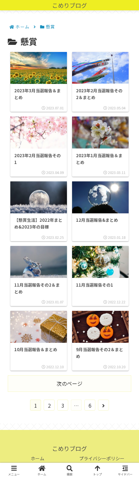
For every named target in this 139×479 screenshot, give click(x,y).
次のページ (69, 383)
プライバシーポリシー (101, 458)
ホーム (37, 458)
